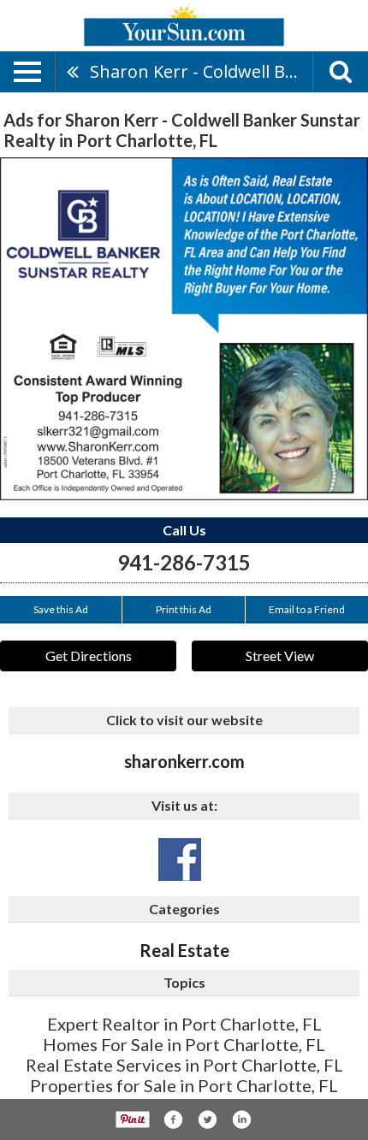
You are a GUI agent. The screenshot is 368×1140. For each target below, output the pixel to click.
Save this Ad (60, 609)
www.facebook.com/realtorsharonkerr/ (179, 859)
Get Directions (88, 655)
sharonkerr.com (184, 761)
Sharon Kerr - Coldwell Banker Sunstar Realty (201, 71)
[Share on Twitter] (207, 1119)
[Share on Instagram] (241, 1119)
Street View (280, 655)
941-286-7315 (184, 562)
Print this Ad (183, 609)
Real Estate (184, 950)
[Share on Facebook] (173, 1119)
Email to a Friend (307, 609)
